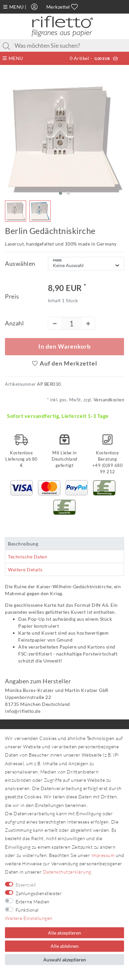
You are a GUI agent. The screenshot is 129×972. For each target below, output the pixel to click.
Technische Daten (27, 556)
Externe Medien (33, 901)
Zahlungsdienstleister (39, 893)
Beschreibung (23, 543)
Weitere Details (25, 569)
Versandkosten (108, 399)
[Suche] (6, 46)
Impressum (103, 855)
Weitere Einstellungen (29, 918)
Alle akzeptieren (64, 933)
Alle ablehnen (65, 946)
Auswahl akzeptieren (64, 959)
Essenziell (26, 884)
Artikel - (90, 58)
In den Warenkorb (64, 346)
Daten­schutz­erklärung (67, 872)
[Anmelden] (34, 6)
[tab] (64, 543)
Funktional (27, 910)
